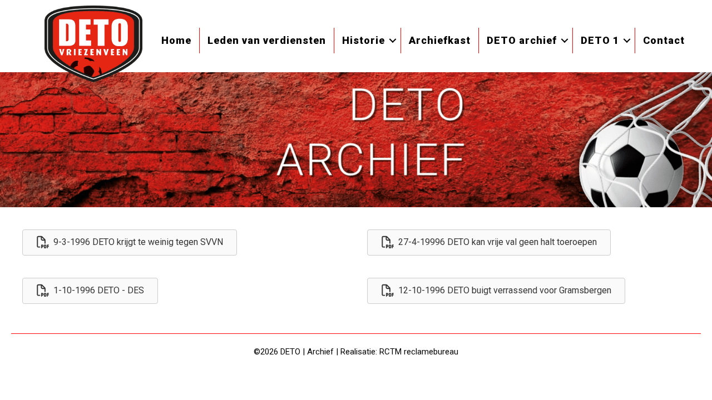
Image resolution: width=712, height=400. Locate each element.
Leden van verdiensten (266, 40)
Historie (363, 40)
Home (176, 40)
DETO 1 (600, 40)
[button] (392, 40)
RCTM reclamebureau (418, 352)
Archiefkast (440, 40)
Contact (664, 40)
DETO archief (522, 40)
